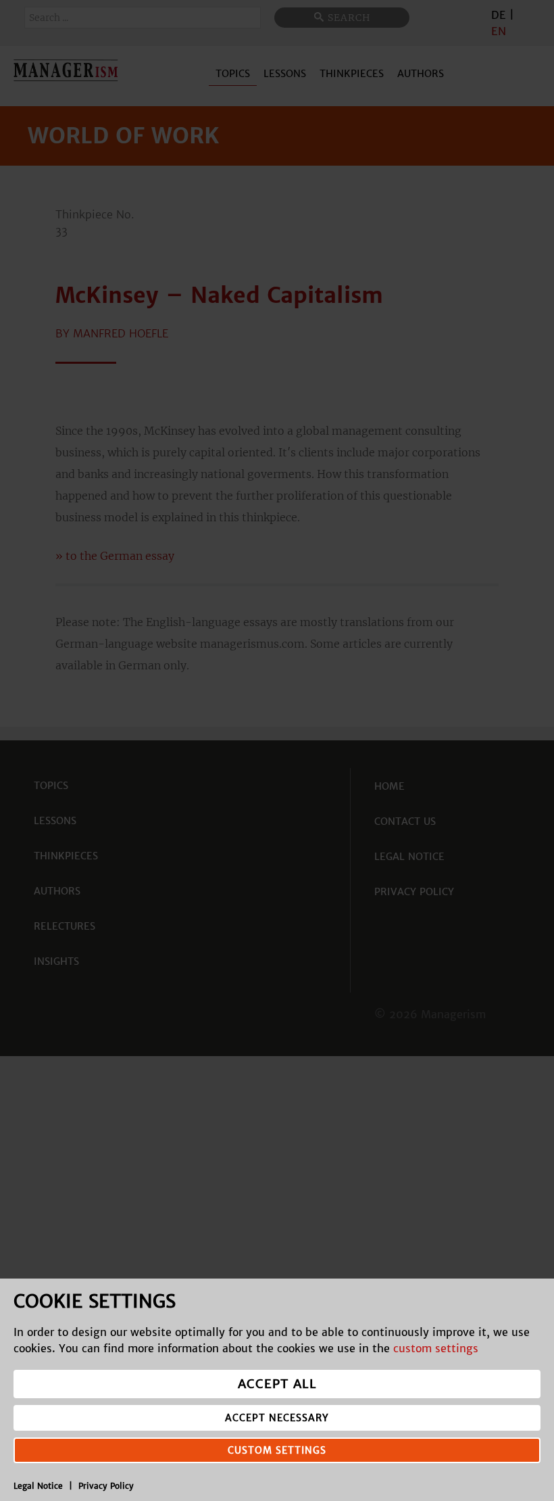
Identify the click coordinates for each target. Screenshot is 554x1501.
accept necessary (277, 1418)
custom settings (435, 1348)
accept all (277, 1383)
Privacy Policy (106, 1486)
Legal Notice (38, 1486)
